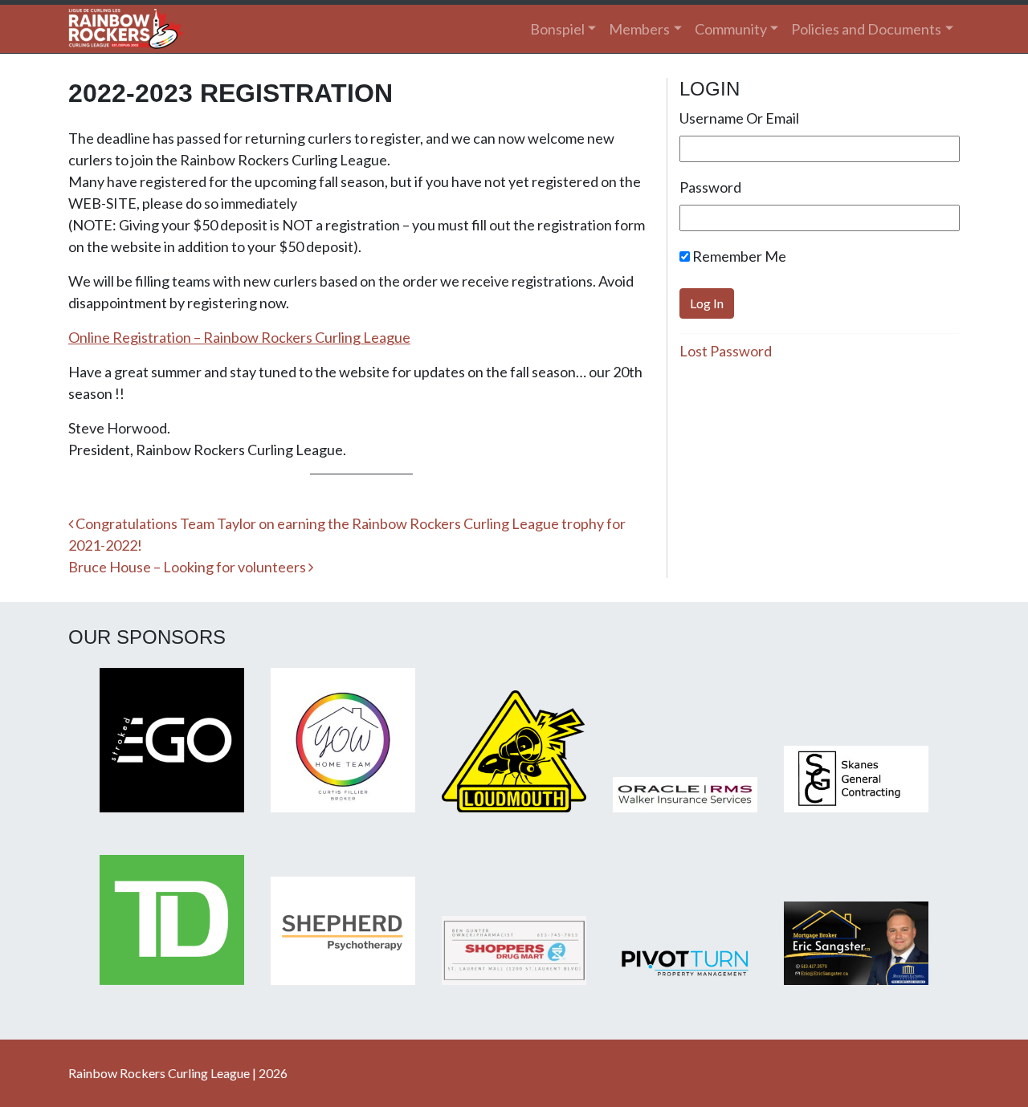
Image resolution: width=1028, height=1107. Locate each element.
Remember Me (738, 256)
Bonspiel (557, 29)
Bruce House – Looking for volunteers (188, 567)
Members (639, 29)
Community (731, 29)
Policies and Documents (866, 29)
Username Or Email (739, 118)
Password (710, 187)
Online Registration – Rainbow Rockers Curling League (239, 337)
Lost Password (725, 351)
